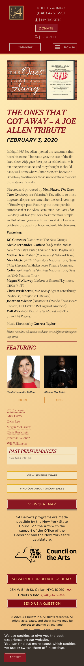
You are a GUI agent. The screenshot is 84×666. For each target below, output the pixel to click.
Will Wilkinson (17, 443)
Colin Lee (13, 421)
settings (58, 647)
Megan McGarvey (19, 427)
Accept (15, 657)
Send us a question (42, 603)
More (23, 400)
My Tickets (50, 20)
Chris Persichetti (18, 432)
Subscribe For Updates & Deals (42, 579)
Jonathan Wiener (18, 437)
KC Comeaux (16, 410)
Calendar (24, 47)
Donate (46, 28)
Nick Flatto (14, 415)
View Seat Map (42, 504)
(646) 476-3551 (51, 13)
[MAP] (70, 589)
